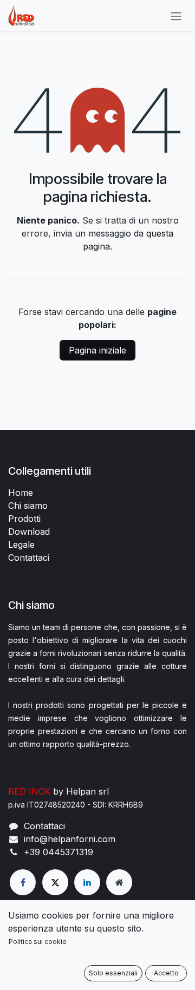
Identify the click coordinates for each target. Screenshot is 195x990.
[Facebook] (23, 882)
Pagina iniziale (97, 350)
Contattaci (28, 557)
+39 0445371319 (58, 852)
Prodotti (24, 518)
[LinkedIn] (87, 882)
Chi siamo (28, 505)
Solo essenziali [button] (113, 973)
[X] (55, 882)
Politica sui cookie (38, 941)
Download (29, 531)
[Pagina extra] (119, 882)
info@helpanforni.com (69, 839)
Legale (21, 544)
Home (20, 492)
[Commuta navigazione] (176, 15)
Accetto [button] (166, 973)
